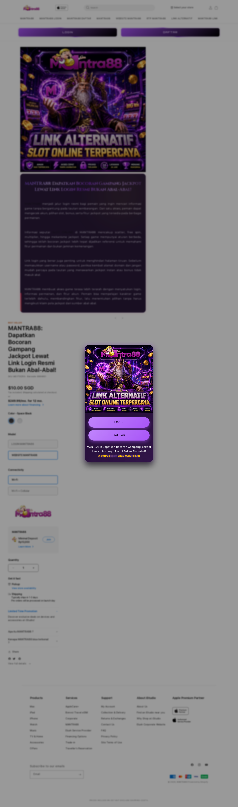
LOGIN (119, 422)
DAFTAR (119, 435)
